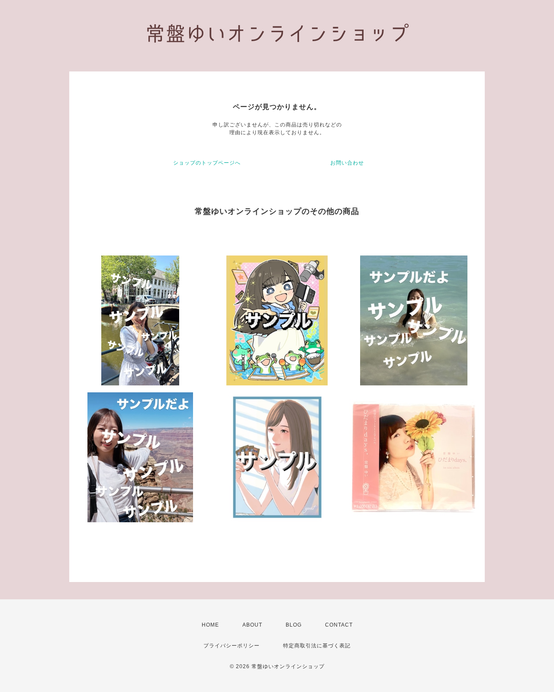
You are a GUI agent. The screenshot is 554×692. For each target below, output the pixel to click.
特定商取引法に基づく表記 (317, 646)
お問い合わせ (347, 163)
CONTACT (339, 625)
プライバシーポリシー (231, 646)
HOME (210, 625)
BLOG (294, 625)
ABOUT (252, 625)
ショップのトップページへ (207, 163)
